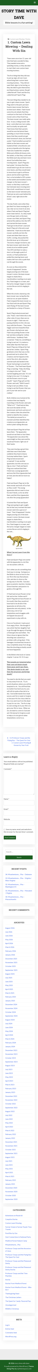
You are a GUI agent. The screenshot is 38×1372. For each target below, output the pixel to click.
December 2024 (11, 1004)
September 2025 (11, 970)
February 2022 (10, 1134)
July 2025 (8, 978)
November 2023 (11, 1054)
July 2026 (8, 932)
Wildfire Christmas (12, 1309)
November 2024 (11, 1008)
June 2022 (9, 1119)
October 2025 (10, 966)
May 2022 (9, 1123)
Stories (28, 39)
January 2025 (10, 1001)
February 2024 (10, 1043)
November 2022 (11, 1100)
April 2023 (9, 1081)
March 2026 (9, 947)
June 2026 (9, 936)
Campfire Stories (11, 1219)
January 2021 (10, 1184)
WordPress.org (10, 1336)
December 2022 (11, 1096)
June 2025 (9, 981)
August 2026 (10, 928)
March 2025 (9, 993)
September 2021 (11, 1153)
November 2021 (11, 1146)
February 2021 (10, 1180)
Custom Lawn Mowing (17, 39)
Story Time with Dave (22, 1363)
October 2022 (10, 1104)
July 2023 (8, 1069)
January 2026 (10, 955)
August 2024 (10, 1020)
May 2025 (9, 985)
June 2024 (9, 1027)
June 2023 (9, 1073)
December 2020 (11, 1188)
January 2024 (10, 1046)
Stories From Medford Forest (15, 1283)
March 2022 (9, 1130)
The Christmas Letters (13, 1297)
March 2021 (9, 1176)
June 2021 (9, 1165)
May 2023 (9, 1077)
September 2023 (11, 1062)
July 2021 (8, 1161)
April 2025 (9, 989)
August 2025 (10, 974)
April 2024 (9, 1035)
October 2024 (10, 1012)
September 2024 (11, 1016)
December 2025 (11, 959)
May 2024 (9, 1031)
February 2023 (10, 1088)
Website (7, 819)
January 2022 (10, 1138)
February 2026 (10, 951)
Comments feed (11, 1333)
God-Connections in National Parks (18, 1237)
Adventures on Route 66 (14, 1215)
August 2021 (10, 1157)
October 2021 (10, 1149)
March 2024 (9, 1039)
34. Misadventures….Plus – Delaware (18, 874)
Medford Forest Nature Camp (16, 1241)
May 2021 (9, 1169)
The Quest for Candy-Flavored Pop (18, 1301)
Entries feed (9, 1329)
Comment (8, 769)
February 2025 (10, 997)
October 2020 (10, 1195)
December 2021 (11, 1142)
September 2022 (11, 1108)
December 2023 (11, 1050)
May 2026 (9, 939)
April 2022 (9, 1127)
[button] (35, 2)
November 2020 (11, 1191)
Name (6, 799)
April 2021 (9, 1172)
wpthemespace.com (24, 1369)
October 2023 (10, 1058)
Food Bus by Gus (11, 1233)
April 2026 (9, 943)
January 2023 (10, 1092)
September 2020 (11, 1199)
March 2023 (9, 1085)
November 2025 (11, 962)
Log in (7, 1325)
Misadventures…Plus (12, 1245)
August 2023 (10, 1065)
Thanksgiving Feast (12, 1293)
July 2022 (8, 1115)
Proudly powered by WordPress (15, 1366)
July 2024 (8, 1023)
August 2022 (10, 1111)
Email (6, 809)
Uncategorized (10, 1305)
